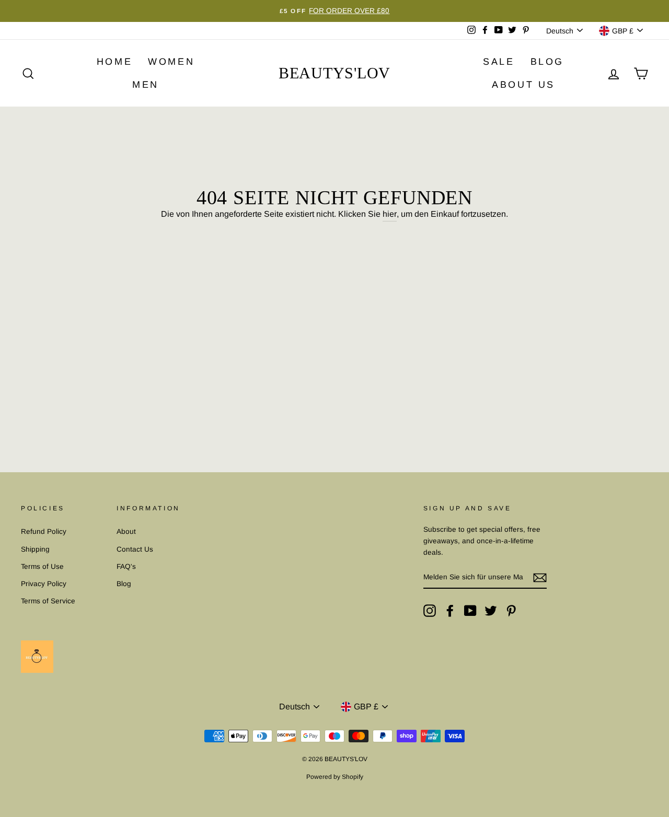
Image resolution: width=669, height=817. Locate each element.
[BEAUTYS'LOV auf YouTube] (470, 610)
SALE (498, 61)
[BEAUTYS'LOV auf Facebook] (450, 610)
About (126, 531)
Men (145, 84)
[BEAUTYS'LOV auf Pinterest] (511, 610)
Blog (124, 584)
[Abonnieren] (540, 578)
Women (171, 61)
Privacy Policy (43, 584)
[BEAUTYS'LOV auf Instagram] (429, 610)
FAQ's (126, 566)
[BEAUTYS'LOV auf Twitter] (491, 610)
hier (390, 213)
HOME (114, 61)
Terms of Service (48, 601)
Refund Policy (43, 531)
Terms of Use (42, 566)
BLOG (547, 61)
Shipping (35, 549)
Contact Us (135, 549)
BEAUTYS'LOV (334, 72)
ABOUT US (523, 84)
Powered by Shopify (334, 776)
